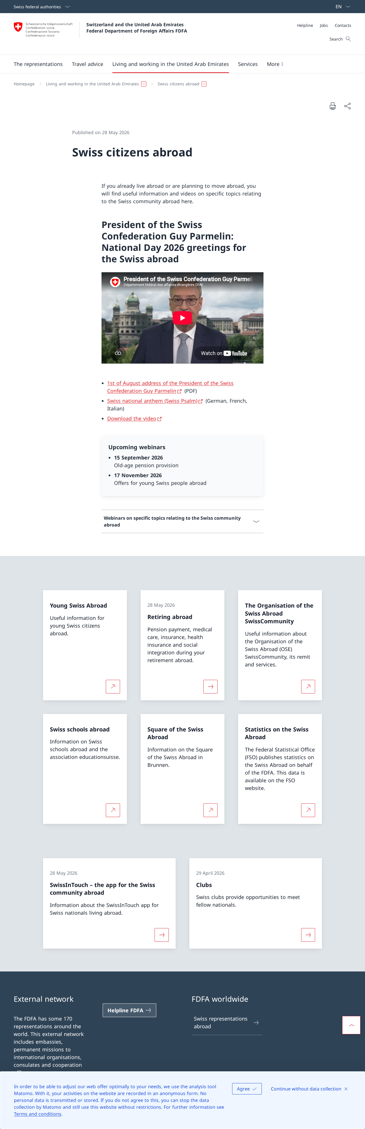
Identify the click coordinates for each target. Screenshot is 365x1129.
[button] (38, 64)
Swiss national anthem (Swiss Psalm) (152, 400)
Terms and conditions (37, 1114)
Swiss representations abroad (221, 1022)
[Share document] (347, 106)
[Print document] (332, 106)
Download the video (131, 418)
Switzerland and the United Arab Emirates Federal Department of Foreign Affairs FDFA (136, 27)
